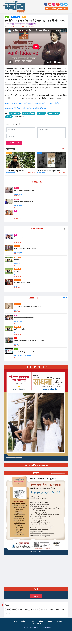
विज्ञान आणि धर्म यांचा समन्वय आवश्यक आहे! (23, 202)
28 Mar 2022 (18, 218)
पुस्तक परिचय (17, 280)
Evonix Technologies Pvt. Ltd (33, 627)
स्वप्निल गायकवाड (18, 241)
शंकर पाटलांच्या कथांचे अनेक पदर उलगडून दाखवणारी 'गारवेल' (27, 306)
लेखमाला (8, 613)
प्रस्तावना (9, 153)
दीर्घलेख (14, 609)
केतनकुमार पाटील (18, 321)
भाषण (16, 349)
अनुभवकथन (17, 257)
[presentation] (64, 229)
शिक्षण (41, 609)
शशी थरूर (17, 344)
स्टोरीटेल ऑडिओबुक (16, 17)
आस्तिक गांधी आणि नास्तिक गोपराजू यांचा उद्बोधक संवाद (50, 171)
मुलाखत (8, 609)
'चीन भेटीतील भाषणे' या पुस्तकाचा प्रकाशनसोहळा (24, 352)
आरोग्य (36, 609)
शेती (31, 609)
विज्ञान (63, 609)
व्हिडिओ (57, 609)
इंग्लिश (26, 609)
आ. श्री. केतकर (18, 310)
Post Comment (14, 143)
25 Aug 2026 (18, 242)
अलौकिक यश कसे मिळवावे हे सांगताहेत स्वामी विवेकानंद (26, 190)
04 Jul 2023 (21, 26)
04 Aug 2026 (18, 323)
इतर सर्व (65, 298)
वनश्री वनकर (17, 263)
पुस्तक (7, 17)
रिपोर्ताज (20, 609)
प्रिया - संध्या (16, 271)
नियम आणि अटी (37, 623)
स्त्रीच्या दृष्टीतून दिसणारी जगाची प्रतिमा (22, 282)
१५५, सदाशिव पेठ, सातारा (36, 552)
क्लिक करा (36, 596)
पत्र (15, 338)
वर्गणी (15, 621)
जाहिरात (23, 621)
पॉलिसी (59, 621)
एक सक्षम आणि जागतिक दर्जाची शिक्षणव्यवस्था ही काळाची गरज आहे (29, 340)
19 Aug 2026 (17, 288)
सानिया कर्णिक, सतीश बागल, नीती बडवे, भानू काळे (24, 355)
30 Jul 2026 (17, 357)
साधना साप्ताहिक (50, 8)
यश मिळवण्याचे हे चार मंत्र (19, 213)
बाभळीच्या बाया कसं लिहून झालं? (21, 329)
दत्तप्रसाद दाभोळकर (10, 26)
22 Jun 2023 (17, 207)
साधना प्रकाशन (62, 8)
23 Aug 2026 (18, 265)
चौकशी (50, 621)
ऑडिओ (24, 17)
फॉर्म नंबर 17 (17, 260)
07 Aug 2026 (17, 312)
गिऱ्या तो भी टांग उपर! (18, 237)
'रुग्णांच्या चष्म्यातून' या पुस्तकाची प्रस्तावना (15, 171)
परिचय (39, 153)
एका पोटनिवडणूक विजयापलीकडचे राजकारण (23, 318)
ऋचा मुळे (16, 286)
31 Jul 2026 (17, 346)
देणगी (32, 621)
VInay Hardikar (18, 252)
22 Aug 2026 (18, 276)
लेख (15, 211)
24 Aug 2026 (18, 253)
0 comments (30, 26)
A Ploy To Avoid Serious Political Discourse (25, 248)
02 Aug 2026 (18, 334)
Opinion (17, 246)
